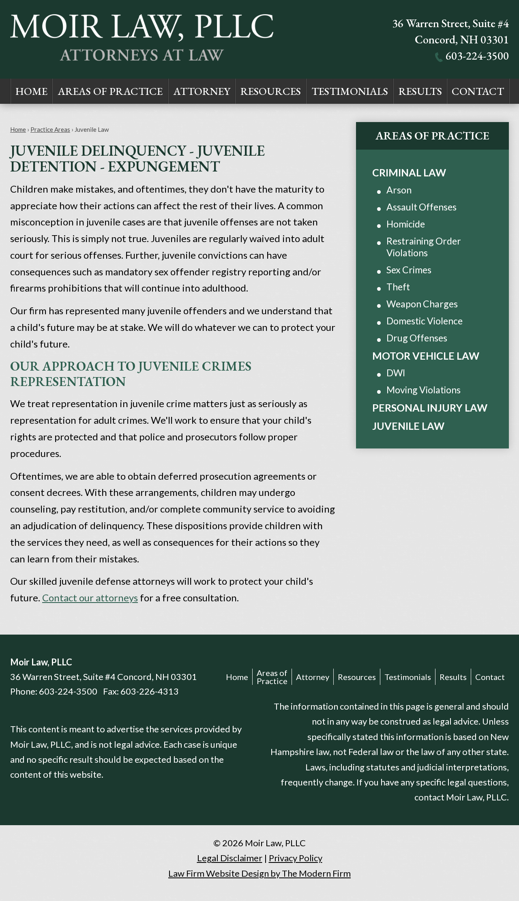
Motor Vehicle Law (425, 356)
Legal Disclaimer (229, 857)
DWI (395, 372)
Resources (270, 91)
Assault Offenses (421, 206)
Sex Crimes (408, 269)
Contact (478, 91)
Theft (398, 286)
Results (420, 91)
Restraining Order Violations (423, 247)
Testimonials (349, 91)
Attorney (202, 91)
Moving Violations (423, 389)
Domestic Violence (424, 320)
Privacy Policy (295, 857)
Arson (399, 189)
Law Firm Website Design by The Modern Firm (259, 873)
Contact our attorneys (90, 597)
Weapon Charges (422, 303)
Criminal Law (409, 172)
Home (31, 91)
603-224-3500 (477, 55)
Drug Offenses (416, 337)
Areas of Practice (110, 91)
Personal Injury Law (429, 407)
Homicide (405, 224)
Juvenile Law (408, 426)
